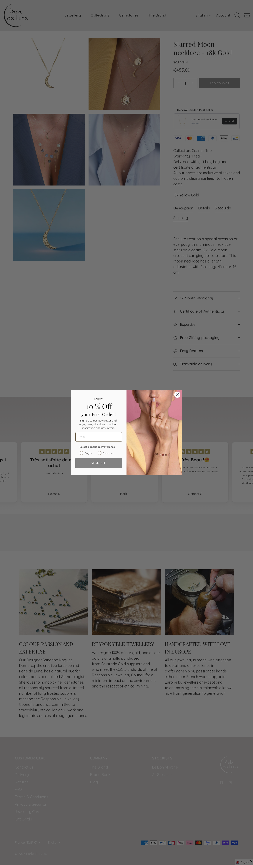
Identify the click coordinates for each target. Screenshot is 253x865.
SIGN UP (98, 463)
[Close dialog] (177, 394)
